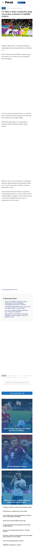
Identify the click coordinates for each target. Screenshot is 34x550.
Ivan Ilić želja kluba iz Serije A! (17, 466)
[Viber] (24, 38)
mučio (25, 375)
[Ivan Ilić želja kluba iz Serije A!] (17, 452)
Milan (21, 375)
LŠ (17, 375)
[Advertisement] (17, 86)
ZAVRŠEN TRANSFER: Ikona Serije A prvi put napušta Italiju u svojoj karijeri (18, 307)
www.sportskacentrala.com (9, 289)
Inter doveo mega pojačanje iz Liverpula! (13, 540)
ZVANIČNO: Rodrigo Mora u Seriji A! (12, 545)
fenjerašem (9, 375)
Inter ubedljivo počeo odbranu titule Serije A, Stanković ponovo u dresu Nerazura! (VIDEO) (17, 516)
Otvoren (9, 377)
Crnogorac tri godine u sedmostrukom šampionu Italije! (17, 507)
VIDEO (25, 377)
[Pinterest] (17, 38)
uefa (22, 377)
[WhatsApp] (20, 38)
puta (18, 377)
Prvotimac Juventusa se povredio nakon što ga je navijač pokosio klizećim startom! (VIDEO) (17, 536)
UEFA (4, 8)
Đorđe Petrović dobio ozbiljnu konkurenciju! (14, 520)
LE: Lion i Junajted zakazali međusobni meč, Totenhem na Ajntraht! (16, 311)
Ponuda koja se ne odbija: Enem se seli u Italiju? (15, 511)
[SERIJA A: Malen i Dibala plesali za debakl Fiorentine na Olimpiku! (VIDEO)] (17, 416)
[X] (13, 38)
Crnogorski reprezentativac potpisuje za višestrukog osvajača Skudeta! (16, 525)
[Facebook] (9, 38)
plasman (14, 377)
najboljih (29, 375)
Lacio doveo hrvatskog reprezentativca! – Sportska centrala (16, 531)
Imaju (15, 375)
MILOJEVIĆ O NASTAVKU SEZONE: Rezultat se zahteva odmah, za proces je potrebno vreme (16, 315)
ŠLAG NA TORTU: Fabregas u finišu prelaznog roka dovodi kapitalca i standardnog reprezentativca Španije (16, 303)
